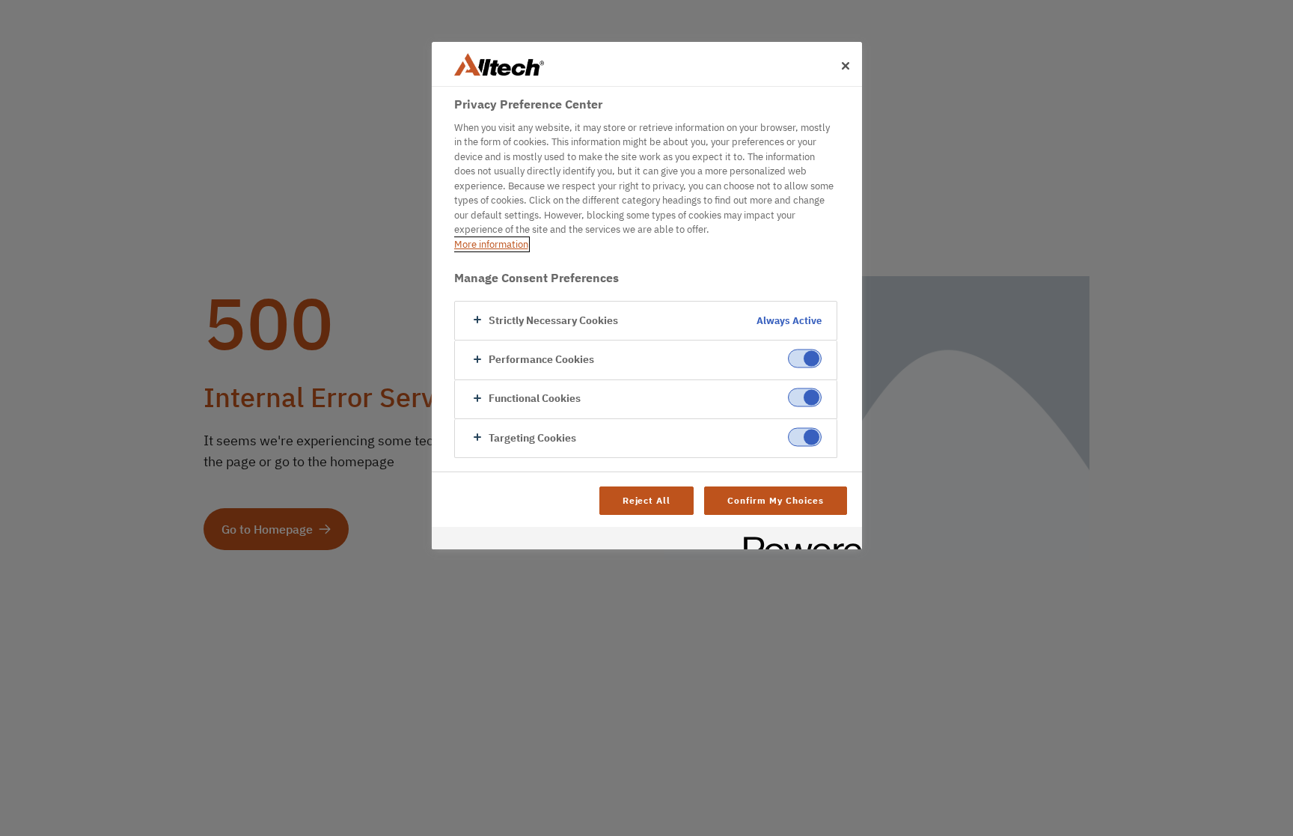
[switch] (805, 358)
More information (491, 244)
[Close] (845, 65)
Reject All (647, 500)
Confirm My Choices (775, 500)
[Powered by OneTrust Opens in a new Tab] (798, 540)
